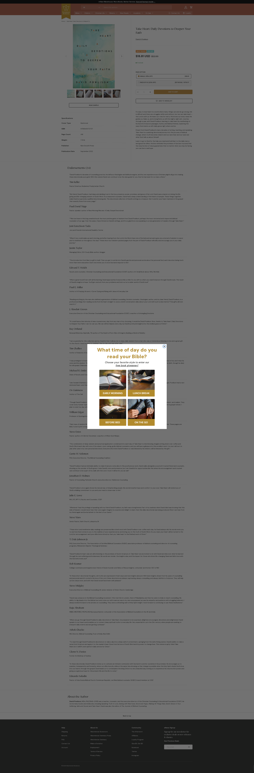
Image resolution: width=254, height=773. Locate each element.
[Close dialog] (164, 346)
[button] (112, 383)
